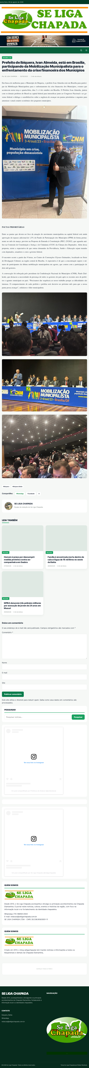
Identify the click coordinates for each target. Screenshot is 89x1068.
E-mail (4, 673)
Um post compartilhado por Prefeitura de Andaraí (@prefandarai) (33, 791)
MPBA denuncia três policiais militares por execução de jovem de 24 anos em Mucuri (22, 605)
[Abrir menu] (86, 50)
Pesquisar (78, 717)
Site (3, 683)
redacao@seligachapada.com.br (13, 1021)
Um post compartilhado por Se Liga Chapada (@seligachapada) (34, 873)
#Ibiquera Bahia (17, 486)
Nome (4, 663)
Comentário (7, 632)
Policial (5, 552)
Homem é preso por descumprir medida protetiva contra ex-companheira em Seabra (19, 559)
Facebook (31, 493)
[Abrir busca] (81, 50)
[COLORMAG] (44, 895)
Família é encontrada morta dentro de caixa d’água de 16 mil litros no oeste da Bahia (66, 559)
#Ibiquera (6, 486)
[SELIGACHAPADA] (44, 941)
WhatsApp (20, 493)
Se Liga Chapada (15, 993)
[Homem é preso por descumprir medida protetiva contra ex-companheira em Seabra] (22, 538)
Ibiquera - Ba (7, 57)
